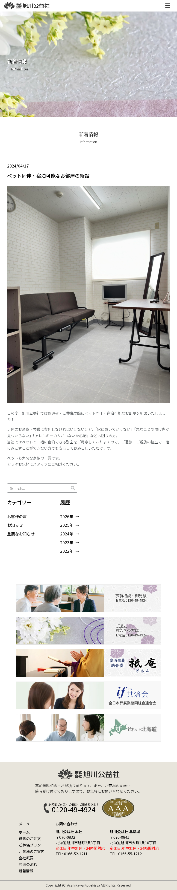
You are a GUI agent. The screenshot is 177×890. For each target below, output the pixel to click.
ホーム (24, 832)
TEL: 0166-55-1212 (126, 853)
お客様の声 (17, 516)
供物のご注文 (30, 838)
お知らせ (15, 525)
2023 (64, 542)
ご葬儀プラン (30, 845)
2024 (64, 534)
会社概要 (26, 858)
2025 (64, 525)
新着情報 (26, 870)
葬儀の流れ (28, 864)
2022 (64, 551)
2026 (64, 516)
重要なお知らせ (21, 534)
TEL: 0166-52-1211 (72, 853)
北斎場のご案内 (31, 851)
